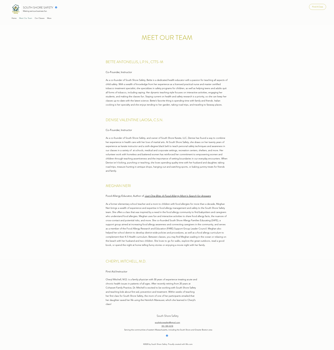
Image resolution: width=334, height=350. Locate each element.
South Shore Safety (168, 316)
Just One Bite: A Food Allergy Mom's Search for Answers (178, 195)
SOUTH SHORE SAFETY (38, 7)
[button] (39, 18)
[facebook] (56, 7)
